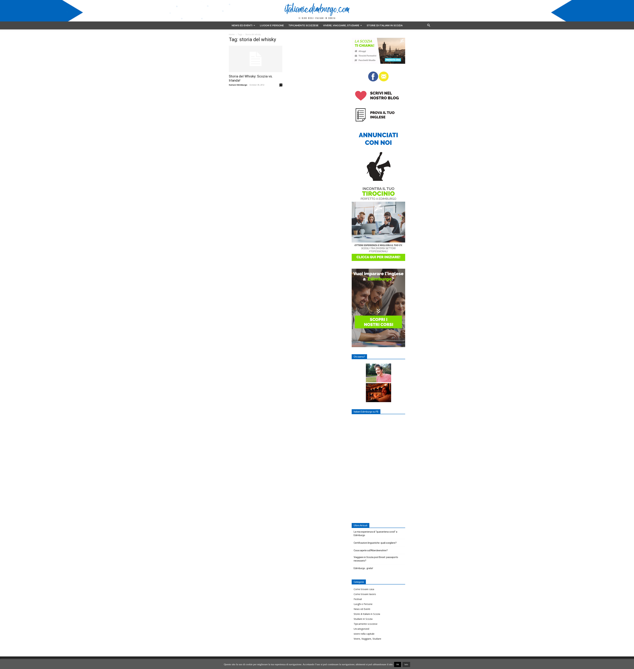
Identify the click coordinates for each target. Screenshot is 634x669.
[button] (429, 25)
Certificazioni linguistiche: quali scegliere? (375, 543)
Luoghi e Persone (272, 25)
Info (406, 664)
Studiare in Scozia (363, 618)
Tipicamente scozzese (303, 25)
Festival (358, 599)
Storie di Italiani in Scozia (385, 25)
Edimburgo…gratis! (363, 568)
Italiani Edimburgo (238, 85)
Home (232, 34)
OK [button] (397, 664)
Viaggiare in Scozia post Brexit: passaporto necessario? (376, 559)
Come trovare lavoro (365, 594)
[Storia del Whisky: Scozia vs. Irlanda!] (255, 59)
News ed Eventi (242, 25)
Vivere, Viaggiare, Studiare (341, 25)
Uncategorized (361, 628)
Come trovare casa (364, 589)
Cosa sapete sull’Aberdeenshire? (371, 550)
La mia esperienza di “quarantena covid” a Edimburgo (375, 533)
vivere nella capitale (364, 633)
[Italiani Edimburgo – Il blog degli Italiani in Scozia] (317, 11)
